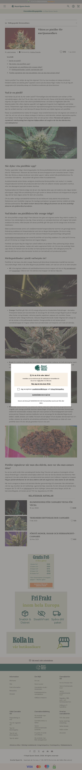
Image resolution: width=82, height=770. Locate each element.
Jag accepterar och (42, 389)
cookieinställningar (39, 389)
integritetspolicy (57, 389)
